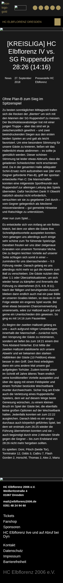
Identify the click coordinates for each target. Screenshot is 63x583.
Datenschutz (13, 551)
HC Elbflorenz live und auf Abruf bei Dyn (31, 534)
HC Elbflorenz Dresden (22, 21)
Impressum (12, 556)
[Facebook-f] (35, 7)
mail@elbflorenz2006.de (19, 501)
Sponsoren (11, 527)
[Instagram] (46, 7)
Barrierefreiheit (14, 562)
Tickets (8, 516)
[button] (57, 22)
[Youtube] (41, 7)
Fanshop (10, 521)
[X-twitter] (52, 7)
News (8, 78)
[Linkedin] (58, 7)
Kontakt (9, 545)
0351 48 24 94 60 (14, 505)
